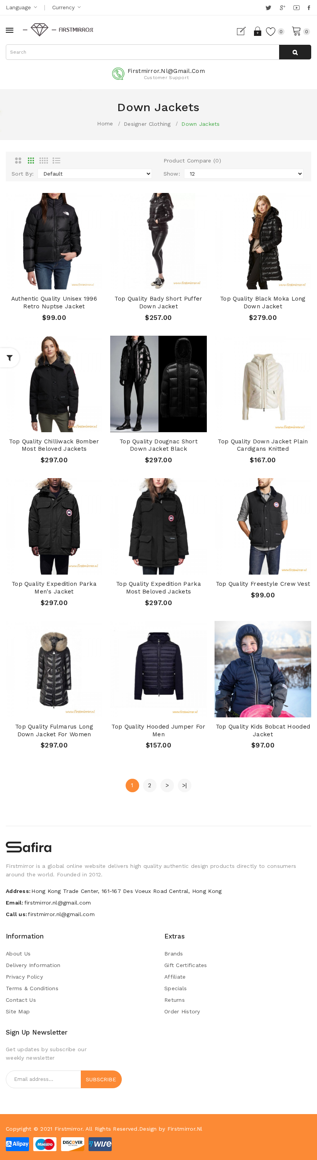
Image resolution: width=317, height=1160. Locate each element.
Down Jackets (200, 124)
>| (184, 785)
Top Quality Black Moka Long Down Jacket (263, 302)
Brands (173, 953)
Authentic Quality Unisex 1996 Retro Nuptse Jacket (54, 302)
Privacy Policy (24, 977)
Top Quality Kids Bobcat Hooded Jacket (263, 730)
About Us (18, 953)
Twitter (269, 8)
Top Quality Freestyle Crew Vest (263, 583)
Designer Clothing (147, 124)
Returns (174, 1000)
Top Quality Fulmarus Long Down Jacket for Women (54, 730)
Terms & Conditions (32, 988)
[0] (296, 30)
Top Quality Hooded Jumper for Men (158, 730)
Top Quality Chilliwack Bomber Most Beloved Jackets (54, 445)
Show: (172, 174)
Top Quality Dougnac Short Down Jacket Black (158, 445)
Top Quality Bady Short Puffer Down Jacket (158, 302)
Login (258, 31)
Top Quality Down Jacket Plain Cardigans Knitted (263, 445)
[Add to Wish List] (54, 281)
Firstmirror (68, 1129)
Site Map (18, 1011)
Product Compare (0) (192, 160)
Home (105, 123)
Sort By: (23, 174)
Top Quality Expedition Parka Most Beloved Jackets (158, 587)
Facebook (309, 8)
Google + (283, 8)
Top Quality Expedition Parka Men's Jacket (54, 587)
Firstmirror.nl (185, 1129)
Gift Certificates (185, 965)
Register (244, 31)
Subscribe (101, 1079)
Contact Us (21, 1000)
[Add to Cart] (39, 281)
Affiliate (175, 977)
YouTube (296, 8)
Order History (182, 1011)
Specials (175, 988)
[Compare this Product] (69, 281)
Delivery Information (33, 965)
